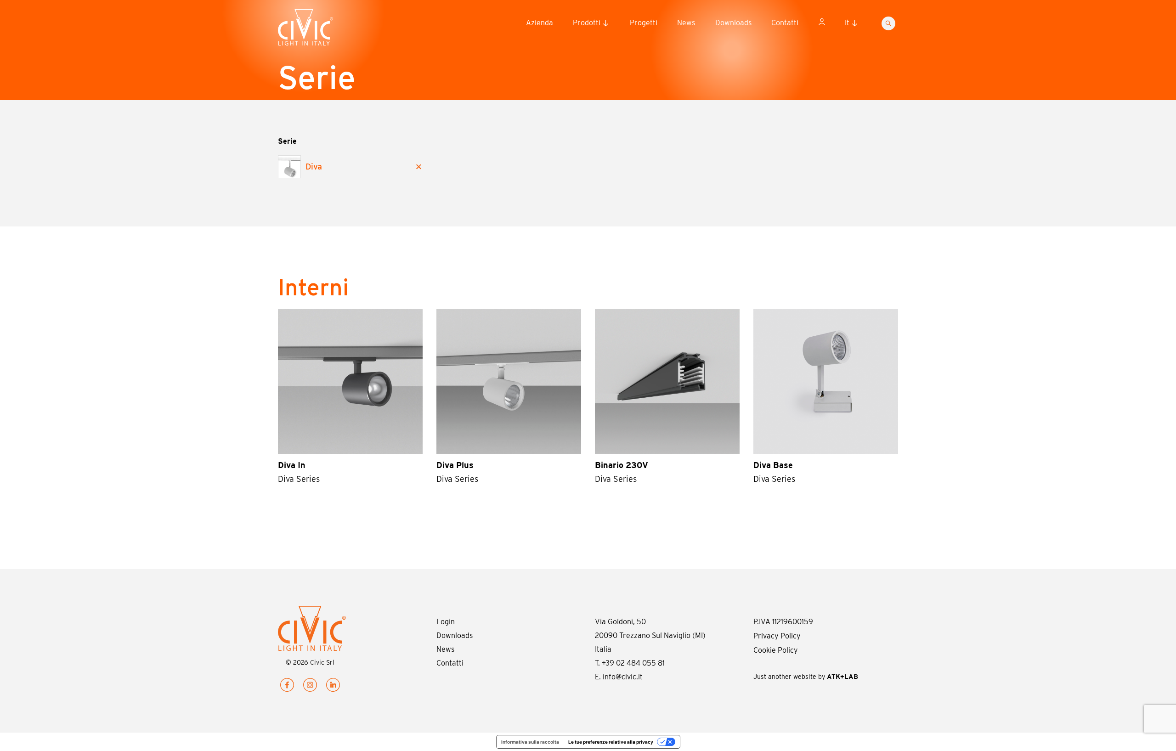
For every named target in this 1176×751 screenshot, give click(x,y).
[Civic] (324, 29)
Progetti (643, 22)
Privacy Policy (777, 636)
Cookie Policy (775, 650)
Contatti (784, 22)
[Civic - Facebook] (287, 687)
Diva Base (773, 465)
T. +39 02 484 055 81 (630, 663)
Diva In (291, 465)
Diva (313, 166)
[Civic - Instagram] (310, 687)
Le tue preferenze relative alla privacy (610, 742)
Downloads (733, 22)
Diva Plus (455, 465)
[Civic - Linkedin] (333, 687)
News (686, 22)
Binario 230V (621, 465)
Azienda (539, 22)
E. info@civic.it (619, 676)
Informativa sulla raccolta (530, 742)
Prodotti (586, 22)
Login (445, 621)
